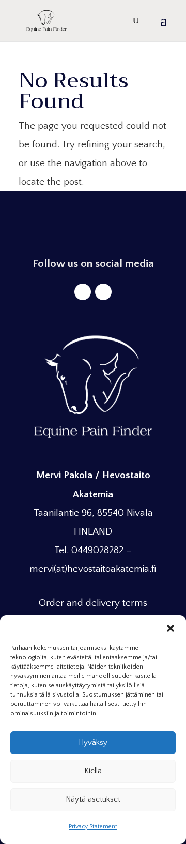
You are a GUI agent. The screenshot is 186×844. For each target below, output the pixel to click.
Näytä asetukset (93, 799)
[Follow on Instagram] (103, 292)
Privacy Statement (93, 826)
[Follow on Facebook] (82, 292)
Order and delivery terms (93, 603)
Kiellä (93, 770)
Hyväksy (93, 742)
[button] (170, 628)
